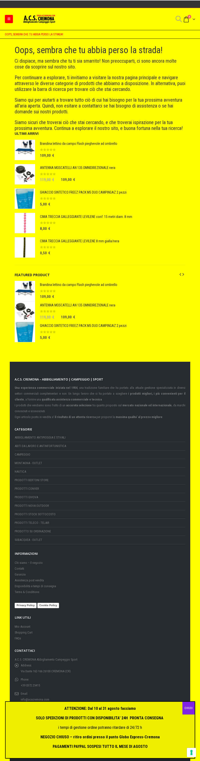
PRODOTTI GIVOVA (26, 497)
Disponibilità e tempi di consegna (35, 586)
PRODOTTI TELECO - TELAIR (32, 523)
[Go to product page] (25, 150)
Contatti (19, 568)
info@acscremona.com (35, 699)
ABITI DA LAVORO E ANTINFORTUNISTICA (40, 446)
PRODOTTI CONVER (27, 488)
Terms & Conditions (27, 592)
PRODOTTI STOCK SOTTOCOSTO (35, 514)
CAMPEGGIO (22, 454)
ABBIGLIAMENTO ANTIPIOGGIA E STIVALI (40, 437)
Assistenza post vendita (29, 580)
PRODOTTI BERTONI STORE (32, 480)
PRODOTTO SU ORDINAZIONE (33, 531)
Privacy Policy (26, 605)
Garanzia (20, 574)
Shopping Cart (23, 632)
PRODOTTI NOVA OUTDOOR (32, 505)
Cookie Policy (48, 605)
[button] (9, 19)
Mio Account (22, 626)
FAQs (18, 638)
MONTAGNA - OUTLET (28, 463)
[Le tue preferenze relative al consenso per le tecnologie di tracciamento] (191, 752)
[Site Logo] (39, 19)
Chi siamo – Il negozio (29, 563)
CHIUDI (188, 708)
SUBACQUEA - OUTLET (28, 540)
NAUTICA (20, 471)
